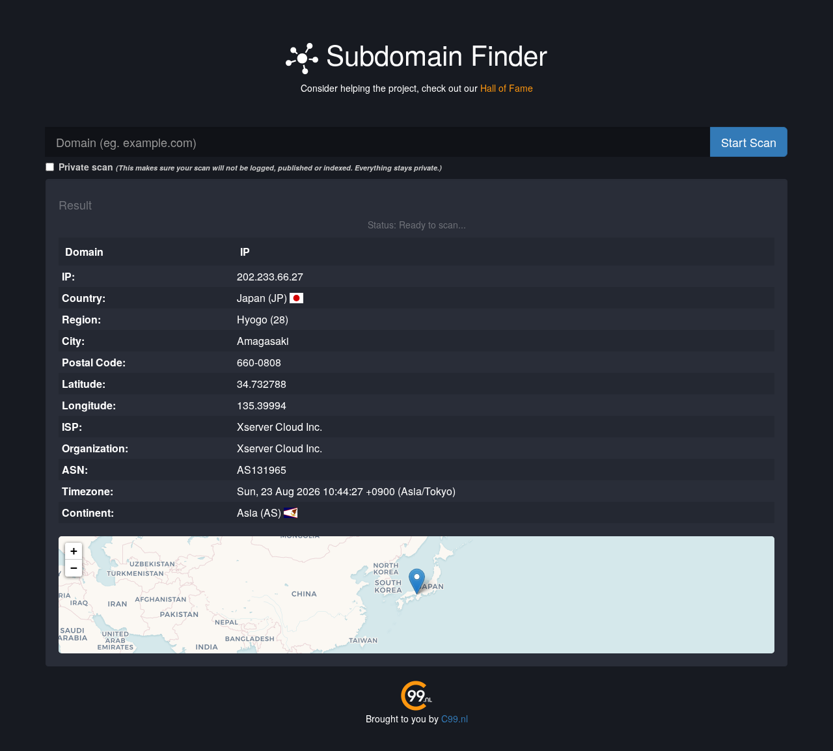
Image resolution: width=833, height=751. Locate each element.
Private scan (250, 166)
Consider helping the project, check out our (417, 87)
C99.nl (454, 718)
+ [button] (73, 551)
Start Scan (748, 141)
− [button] (73, 568)
